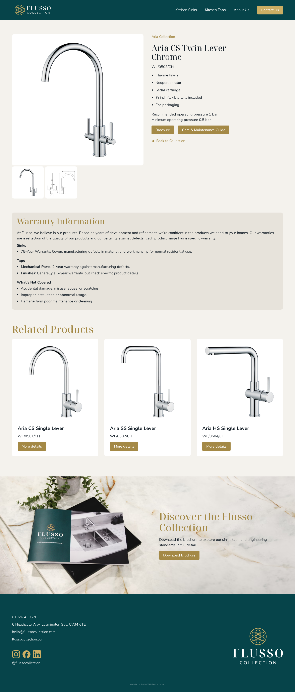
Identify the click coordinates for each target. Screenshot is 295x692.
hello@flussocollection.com (34, 631)
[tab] (28, 182)
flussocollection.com (28, 639)
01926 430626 (24, 617)
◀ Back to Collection (168, 140)
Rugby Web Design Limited (153, 684)
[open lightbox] (77, 99)
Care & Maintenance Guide (203, 130)
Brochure (163, 130)
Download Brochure (179, 555)
